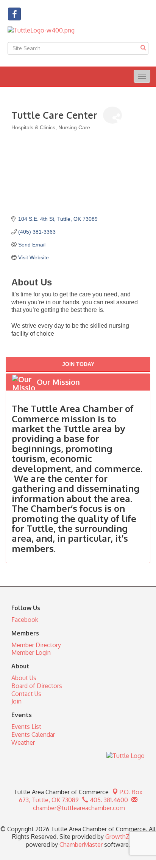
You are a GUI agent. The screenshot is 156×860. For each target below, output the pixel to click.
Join (16, 701)
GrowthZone (122, 836)
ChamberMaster (81, 844)
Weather (23, 742)
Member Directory (36, 645)
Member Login (31, 652)
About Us (23, 678)
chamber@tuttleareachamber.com (78, 808)
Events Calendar (33, 734)
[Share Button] (112, 115)
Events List (26, 726)
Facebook (24, 619)
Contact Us (26, 693)
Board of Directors (36, 686)
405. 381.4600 (108, 800)
